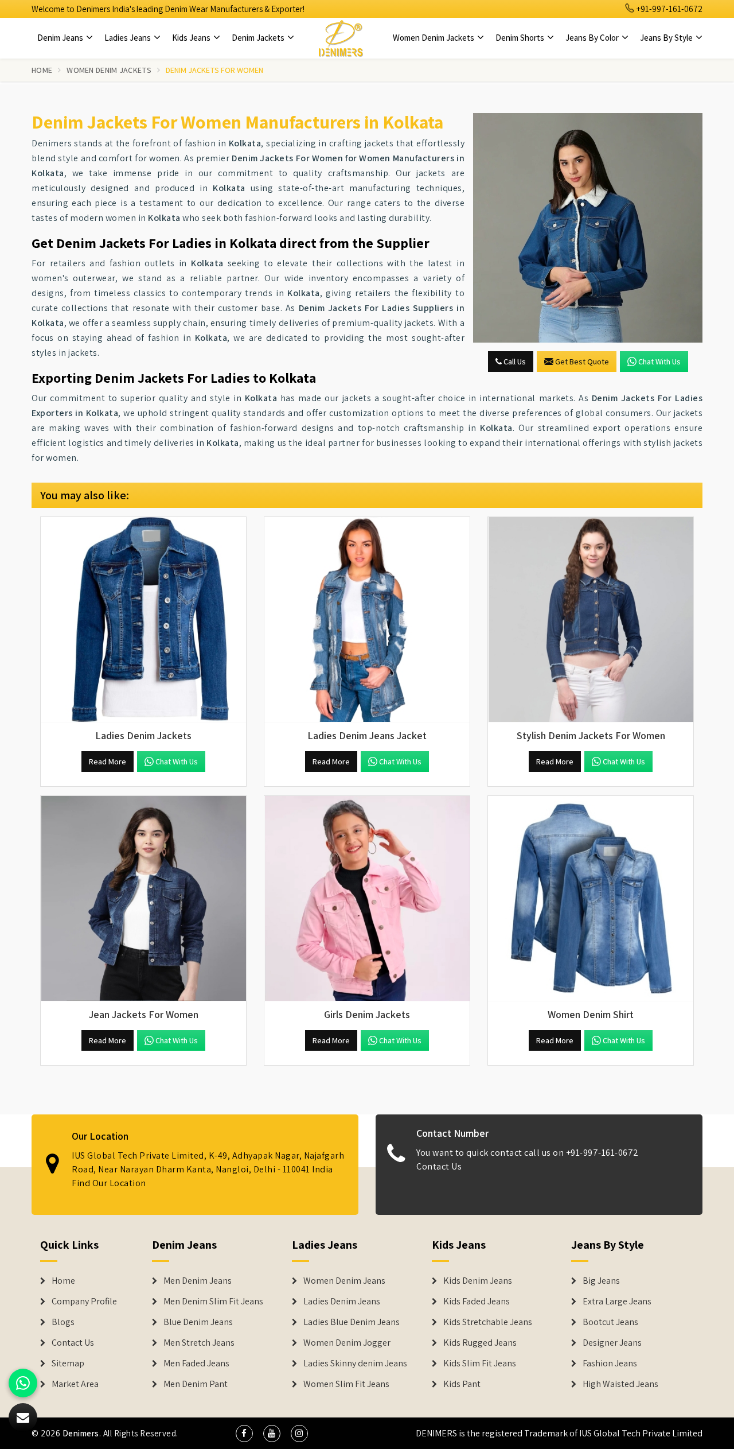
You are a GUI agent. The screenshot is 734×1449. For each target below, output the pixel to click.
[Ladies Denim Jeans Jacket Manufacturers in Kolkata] (367, 619)
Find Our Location (109, 1183)
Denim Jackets (259, 37)
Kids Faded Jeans (476, 1301)
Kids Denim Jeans (477, 1280)
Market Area (75, 1384)
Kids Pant (462, 1384)
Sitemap (68, 1363)
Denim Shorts (520, 37)
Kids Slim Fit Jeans (479, 1363)
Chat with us (659, 361)
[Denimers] (340, 38)
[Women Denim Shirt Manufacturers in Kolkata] (590, 898)
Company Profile (84, 1301)
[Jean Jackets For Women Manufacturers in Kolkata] (143, 898)
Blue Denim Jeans (198, 1322)
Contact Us (439, 1166)
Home (42, 70)
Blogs (63, 1322)
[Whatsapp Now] (23, 1383)
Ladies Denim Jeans (341, 1301)
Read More (107, 761)
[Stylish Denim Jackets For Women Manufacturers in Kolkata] (590, 619)
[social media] (244, 1433)
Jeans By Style (667, 37)
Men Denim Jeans (197, 1280)
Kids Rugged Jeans (480, 1342)
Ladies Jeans (128, 37)
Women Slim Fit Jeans (346, 1384)
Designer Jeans (612, 1342)
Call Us (514, 361)
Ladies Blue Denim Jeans (351, 1322)
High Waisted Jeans (620, 1384)
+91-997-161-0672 (668, 8)
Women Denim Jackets (434, 37)
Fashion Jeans (610, 1363)
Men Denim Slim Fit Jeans (213, 1301)
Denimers (81, 1433)
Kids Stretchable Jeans (487, 1322)
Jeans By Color (592, 37)
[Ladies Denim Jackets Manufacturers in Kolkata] (143, 619)
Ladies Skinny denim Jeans (355, 1363)
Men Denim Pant (195, 1384)
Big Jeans (601, 1280)
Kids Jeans (192, 37)
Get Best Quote (582, 361)
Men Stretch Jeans (199, 1342)
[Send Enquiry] (587, 228)
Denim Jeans (61, 37)
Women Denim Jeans (344, 1280)
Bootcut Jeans (610, 1322)
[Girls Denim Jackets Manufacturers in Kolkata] (367, 898)
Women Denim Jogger (347, 1342)
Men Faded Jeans (196, 1363)
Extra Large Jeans (617, 1301)
